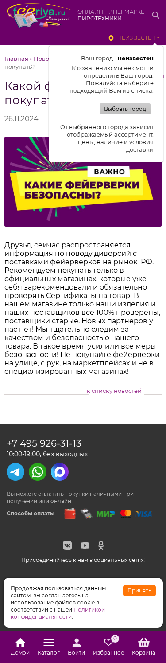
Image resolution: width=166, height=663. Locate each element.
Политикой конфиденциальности (58, 613)
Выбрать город (125, 109)
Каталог (49, 652)
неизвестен (136, 38)
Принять (139, 590)
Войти (76, 652)
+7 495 (44, 443)
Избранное (108, 647)
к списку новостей (114, 390)
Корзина (143, 652)
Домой (20, 652)
